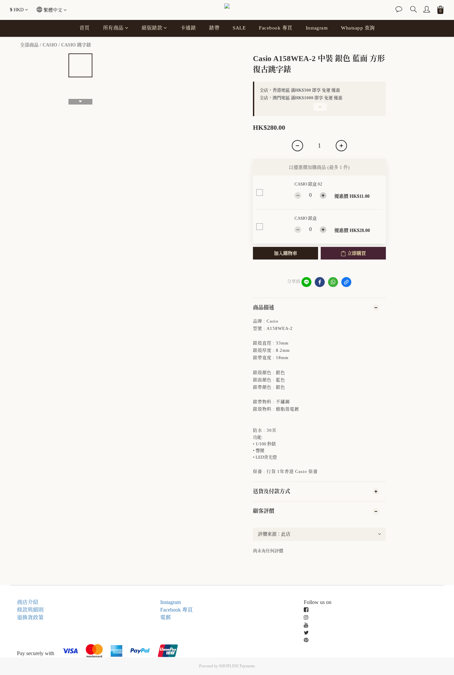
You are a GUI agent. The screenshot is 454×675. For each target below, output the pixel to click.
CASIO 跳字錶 (76, 44)
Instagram (317, 28)
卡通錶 (188, 28)
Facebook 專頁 (275, 28)
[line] (306, 282)
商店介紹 (27, 602)
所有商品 (113, 28)
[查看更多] (319, 109)
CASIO (50, 44)
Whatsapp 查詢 (358, 28)
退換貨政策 (30, 617)
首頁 (84, 28)
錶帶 (214, 28)
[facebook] (320, 282)
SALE (239, 28)
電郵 (165, 617)
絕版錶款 (152, 28)
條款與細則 (30, 610)
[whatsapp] (333, 282)
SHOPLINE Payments (237, 666)
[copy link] (346, 282)
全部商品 (29, 44)
